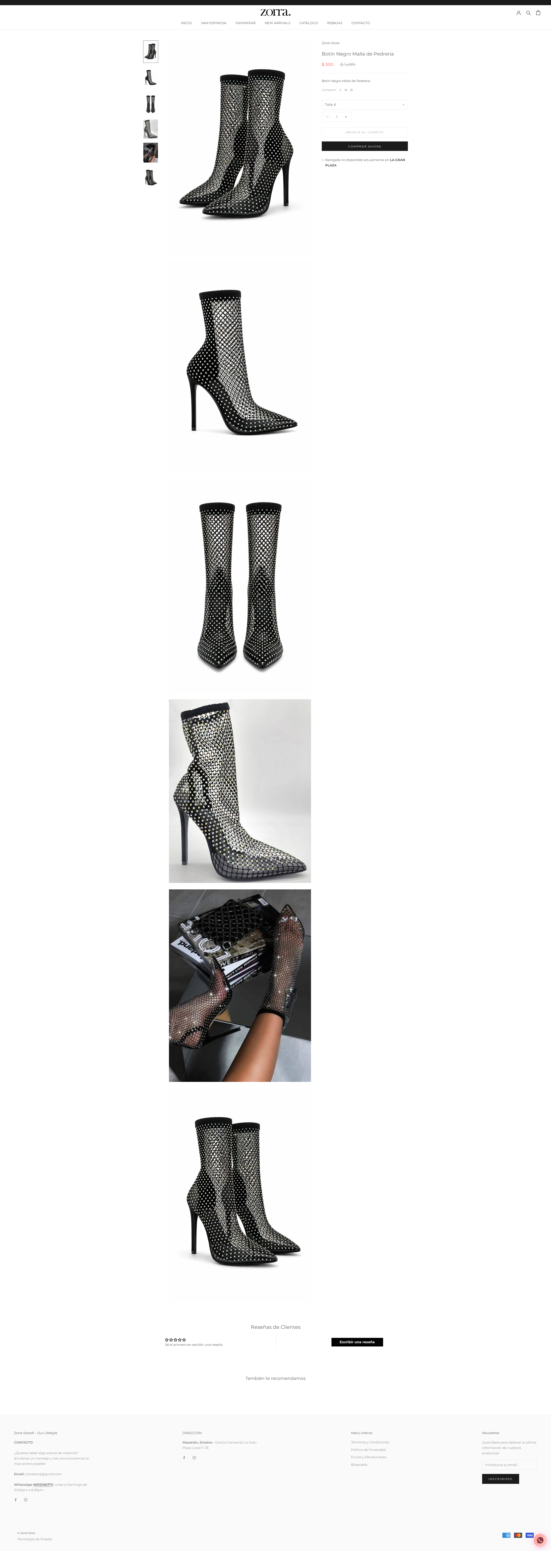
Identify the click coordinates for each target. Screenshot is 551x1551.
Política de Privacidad (368, 1450)
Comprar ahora (364, 146)
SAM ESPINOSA (213, 23)
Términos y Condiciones (370, 1442)
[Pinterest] (351, 90)
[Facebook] (340, 90)
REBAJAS (334, 23)
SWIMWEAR (245, 23)
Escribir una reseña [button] (357, 1342)
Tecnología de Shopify (34, 1539)
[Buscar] (528, 12)
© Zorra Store (26, 1533)
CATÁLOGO (308, 23)
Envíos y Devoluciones (368, 1457)
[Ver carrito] (538, 12)
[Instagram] (25, 1500)
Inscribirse (500, 1479)
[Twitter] (346, 90)
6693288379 (43, 1485)
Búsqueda (359, 1465)
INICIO (186, 23)
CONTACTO (360, 23)
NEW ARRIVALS (277, 23)
